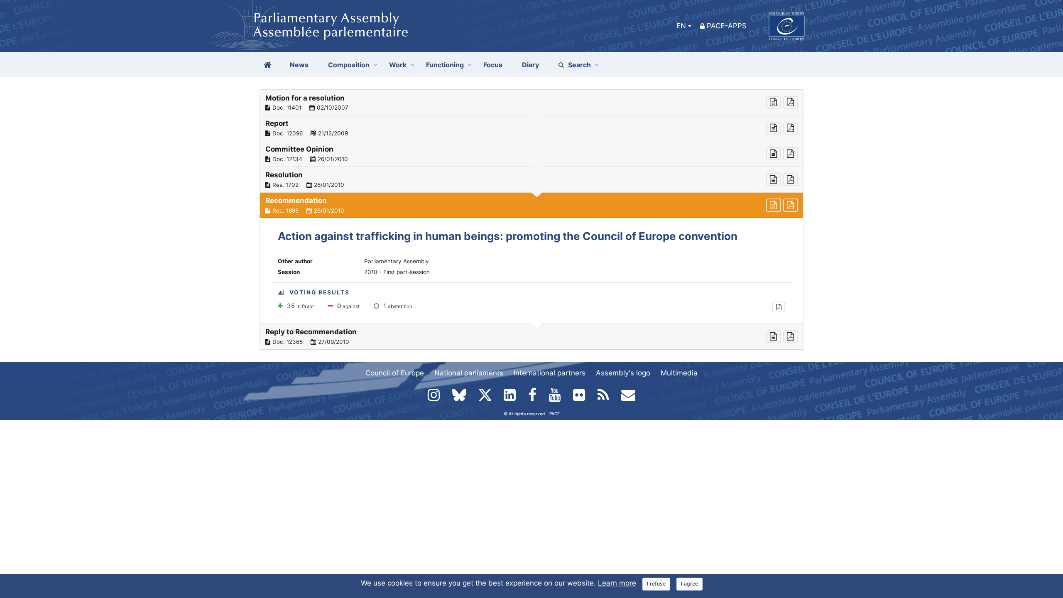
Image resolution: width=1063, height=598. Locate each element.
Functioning (445, 65)
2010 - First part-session (397, 272)
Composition (349, 65)
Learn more (617, 583)
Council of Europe (394, 373)
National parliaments (468, 373)
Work (398, 65)
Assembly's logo (623, 373)
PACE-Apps (727, 26)
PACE (554, 413)
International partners (549, 373)
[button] (531, 102)
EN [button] (681, 26)
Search (579, 65)
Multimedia (679, 373)
